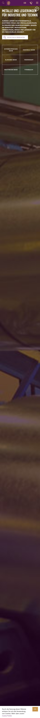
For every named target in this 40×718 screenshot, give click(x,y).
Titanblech (29, 70)
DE (25, 3)
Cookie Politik (7, 716)
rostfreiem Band (11, 70)
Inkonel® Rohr (29, 50)
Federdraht (28, 60)
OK (35, 709)
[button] (37, 9)
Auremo (9, 3)
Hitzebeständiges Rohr (11, 50)
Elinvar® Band (11, 60)
